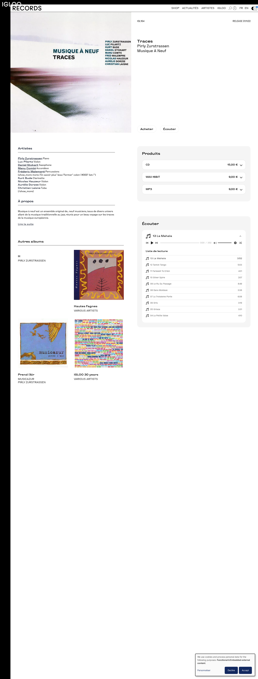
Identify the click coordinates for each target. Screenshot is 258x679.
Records (27, 8)
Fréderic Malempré (31, 171)
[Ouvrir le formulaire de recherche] (230, 8)
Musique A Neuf (151, 51)
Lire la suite (26, 224)
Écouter (169, 129)
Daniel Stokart (28, 165)
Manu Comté (27, 168)
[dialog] (225, 665)
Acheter (146, 129)
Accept (245, 670)
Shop (175, 8)
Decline (231, 670)
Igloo (12, 4)
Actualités (190, 8)
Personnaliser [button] (203, 670)
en (246, 8)
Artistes (207, 8)
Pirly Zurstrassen (153, 46)
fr (241, 8)
